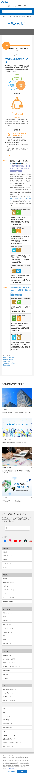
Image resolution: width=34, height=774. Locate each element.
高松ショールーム (7, 639)
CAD (4, 712)
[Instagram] (10, 542)
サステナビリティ (7, 555)
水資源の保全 (6, 361)
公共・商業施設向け (9, 590)
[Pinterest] (20, 542)
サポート (5, 651)
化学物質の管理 (7, 359)
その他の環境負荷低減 (9, 363)
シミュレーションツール (9, 735)
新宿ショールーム (7, 624)
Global (6, 567)
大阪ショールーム (7, 632)
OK (22, 771)
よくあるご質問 (7, 655)
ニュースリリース (7, 563)
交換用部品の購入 (7, 670)
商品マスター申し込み (8, 746)
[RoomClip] (30, 542)
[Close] (31, 756)
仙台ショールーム (7, 616)
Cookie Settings (11, 771)
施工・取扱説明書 (7, 727)
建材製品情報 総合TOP (8, 582)
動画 (4, 731)
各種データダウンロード (9, 662)
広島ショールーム (7, 636)
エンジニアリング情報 (8, 597)
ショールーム (6, 609)
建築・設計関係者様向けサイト (10, 689)
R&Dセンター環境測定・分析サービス (12, 742)
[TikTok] (25, 542)
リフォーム (6, 593)
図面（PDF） (6, 719)
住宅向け (6, 586)
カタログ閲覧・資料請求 (9, 659)
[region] (17, 764)
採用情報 (5, 559)
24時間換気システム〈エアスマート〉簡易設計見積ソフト (12, 739)
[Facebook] (5, 542)
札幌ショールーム (7, 613)
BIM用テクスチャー (8, 716)
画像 (4, 708)
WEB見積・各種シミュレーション (11, 666)
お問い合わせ (6, 678)
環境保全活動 (6, 365)
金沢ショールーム (7, 620)
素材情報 (5, 578)
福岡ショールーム (7, 643)
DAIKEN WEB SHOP (8, 601)
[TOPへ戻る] (2, 32)
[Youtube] (15, 542)
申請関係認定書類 (7, 723)
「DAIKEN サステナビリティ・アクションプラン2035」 (20, 199)
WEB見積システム (7, 696)
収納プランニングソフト (9, 700)
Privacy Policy (10, 768)
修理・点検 (5, 674)
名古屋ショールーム (8, 628)
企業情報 (5, 552)
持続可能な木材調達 (8, 357)
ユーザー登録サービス (8, 693)
